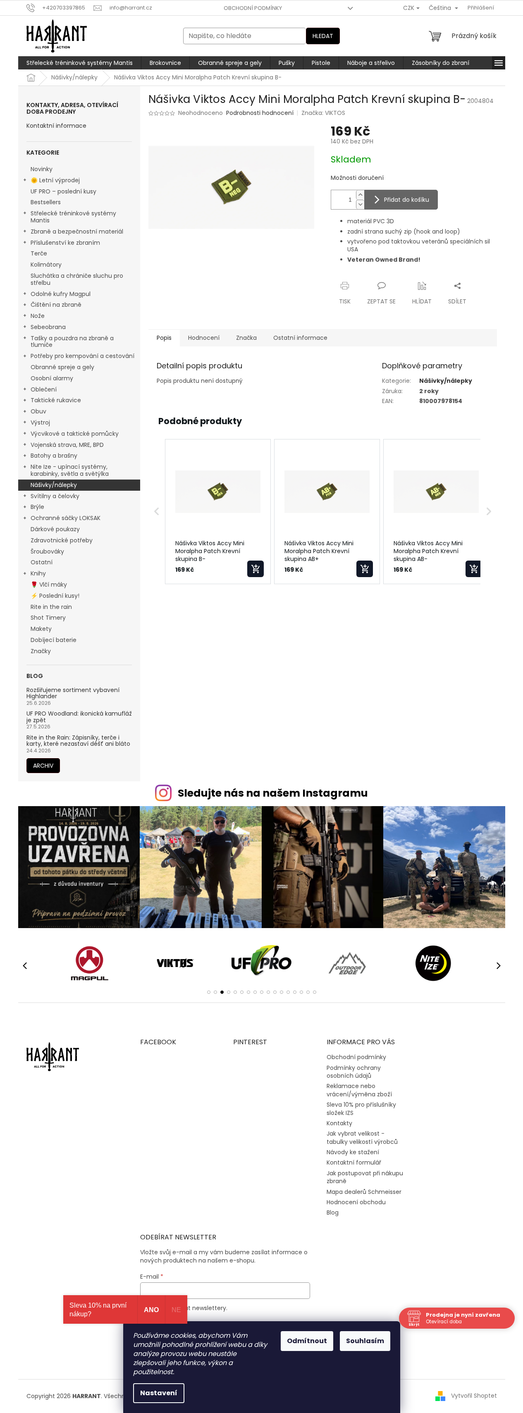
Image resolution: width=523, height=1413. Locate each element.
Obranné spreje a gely (62, 367)
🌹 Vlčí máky (49, 584)
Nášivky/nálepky (54, 485)
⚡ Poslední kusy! (55, 596)
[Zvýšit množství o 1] (360, 195)
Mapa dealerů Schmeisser (364, 1192)
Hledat (323, 36)
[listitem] (218, 512)
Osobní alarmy (52, 378)
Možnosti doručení (357, 178)
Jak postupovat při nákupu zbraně (365, 1177)
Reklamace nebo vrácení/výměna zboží (359, 1090)
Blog (333, 1212)
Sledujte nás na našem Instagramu (273, 793)
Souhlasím (365, 1341)
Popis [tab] (164, 338)
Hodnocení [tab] (204, 338)
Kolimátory (46, 264)
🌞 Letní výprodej (55, 180)
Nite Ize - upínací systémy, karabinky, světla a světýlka (70, 470)
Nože (38, 316)
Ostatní (42, 562)
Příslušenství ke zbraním (65, 243)
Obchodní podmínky (253, 8)
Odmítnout (307, 1341)
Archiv (43, 765)
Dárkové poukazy (55, 529)
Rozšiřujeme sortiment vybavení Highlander (72, 693)
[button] (156, 511)
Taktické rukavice (56, 400)
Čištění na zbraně (56, 305)
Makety (41, 629)
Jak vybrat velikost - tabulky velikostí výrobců (362, 1137)
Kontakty (339, 1123)
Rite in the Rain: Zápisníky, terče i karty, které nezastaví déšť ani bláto (78, 741)
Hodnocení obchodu (356, 1202)
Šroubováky (47, 551)
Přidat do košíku (406, 200)
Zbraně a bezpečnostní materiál (77, 231)
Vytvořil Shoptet (474, 1396)
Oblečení (44, 389)
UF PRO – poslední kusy (63, 191)
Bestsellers (46, 202)
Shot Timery (48, 617)
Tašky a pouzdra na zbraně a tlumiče (72, 341)
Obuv (38, 411)
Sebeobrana (48, 327)
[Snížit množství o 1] (360, 204)
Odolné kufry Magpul (61, 294)
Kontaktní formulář (354, 1162)
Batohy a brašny (54, 455)
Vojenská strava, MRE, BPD (67, 445)
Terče (39, 253)
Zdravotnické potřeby (62, 540)
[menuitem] (79, 62)
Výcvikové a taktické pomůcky (75, 434)
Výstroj (40, 422)
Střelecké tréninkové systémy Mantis (73, 216)
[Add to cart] (255, 569)
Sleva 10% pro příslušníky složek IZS (361, 1108)
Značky (41, 651)
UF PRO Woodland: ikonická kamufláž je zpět (79, 717)
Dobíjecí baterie (53, 640)
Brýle (37, 507)
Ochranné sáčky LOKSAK (65, 518)
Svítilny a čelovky (55, 496)
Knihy (38, 573)
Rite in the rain (51, 607)
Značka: (323, 113)
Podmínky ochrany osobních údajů (354, 1072)
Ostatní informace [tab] (300, 338)
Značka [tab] (246, 338)
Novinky (42, 169)
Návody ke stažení (353, 1152)
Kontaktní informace (56, 126)
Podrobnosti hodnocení (260, 113)
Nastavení (158, 1393)
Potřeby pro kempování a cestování (82, 356)
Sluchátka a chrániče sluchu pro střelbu (77, 279)
